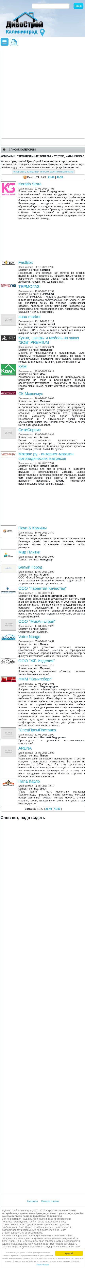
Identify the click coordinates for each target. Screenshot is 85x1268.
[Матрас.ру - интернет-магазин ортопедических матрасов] (9, 452)
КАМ (22, 366)
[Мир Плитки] (9, 551)
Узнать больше (42, 1264)
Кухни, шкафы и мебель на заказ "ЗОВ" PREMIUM (48, 340)
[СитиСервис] (9, 428)
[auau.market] (9, 315)
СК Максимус (30, 394)
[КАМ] (9, 365)
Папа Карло (29, 781)
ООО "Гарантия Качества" (42, 588)
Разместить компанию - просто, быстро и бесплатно (43, 172)
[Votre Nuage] (9, 635)
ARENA (25, 748)
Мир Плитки (29, 552)
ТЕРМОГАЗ (28, 286)
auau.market (29, 316)
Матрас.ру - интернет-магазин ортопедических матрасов (46, 456)
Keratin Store (30, 184)
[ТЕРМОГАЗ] (9, 285)
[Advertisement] (42, 91)
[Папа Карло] (9, 780)
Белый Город (30, 567)
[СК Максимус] (9, 392)
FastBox (25, 262)
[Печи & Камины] (9, 526)
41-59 (60, 177)
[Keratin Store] (9, 182)
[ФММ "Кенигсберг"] (9, 677)
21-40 (51, 177)
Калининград (25, 188)
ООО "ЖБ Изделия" (36, 661)
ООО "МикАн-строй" (37, 621)
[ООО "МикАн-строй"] (9, 620)
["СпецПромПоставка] (9, 728)
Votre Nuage (29, 636)
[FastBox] (9, 261)
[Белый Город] (9, 566)
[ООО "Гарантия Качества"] (9, 587)
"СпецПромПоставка (37, 730)
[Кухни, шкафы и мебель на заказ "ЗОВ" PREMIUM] (9, 336)
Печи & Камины (32, 528)
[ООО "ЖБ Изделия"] (9, 659)
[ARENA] (9, 747)
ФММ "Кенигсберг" (35, 679)
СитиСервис (29, 430)
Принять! (69, 1253)
